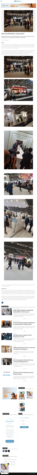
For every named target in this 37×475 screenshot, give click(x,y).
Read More (24, 318)
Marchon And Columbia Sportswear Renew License (23, 373)
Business (14, 308)
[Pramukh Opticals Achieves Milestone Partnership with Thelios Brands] (6, 324)
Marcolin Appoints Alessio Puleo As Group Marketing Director (23, 360)
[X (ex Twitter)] (6, 451)
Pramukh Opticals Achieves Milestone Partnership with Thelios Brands (24, 323)
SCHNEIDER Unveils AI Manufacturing (9, 464)
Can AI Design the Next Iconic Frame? (9, 461)
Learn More (10, 441)
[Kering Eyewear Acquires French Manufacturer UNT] (6, 336)
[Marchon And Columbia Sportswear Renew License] (6, 373)
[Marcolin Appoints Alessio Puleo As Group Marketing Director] (6, 361)
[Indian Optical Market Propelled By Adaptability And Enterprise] (6, 311)
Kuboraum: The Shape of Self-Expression (10, 459)
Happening (18, 308)
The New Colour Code (7, 457)
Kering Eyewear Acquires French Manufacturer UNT (22, 336)
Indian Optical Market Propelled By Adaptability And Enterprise (23, 311)
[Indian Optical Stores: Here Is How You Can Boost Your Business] (6, 348)
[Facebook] (4, 451)
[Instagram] (9, 451)
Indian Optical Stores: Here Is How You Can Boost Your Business (24, 348)
